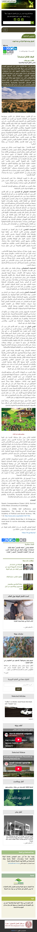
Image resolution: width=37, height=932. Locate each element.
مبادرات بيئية (18, 634)
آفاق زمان (18, 812)
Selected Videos (18, 753)
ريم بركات (27, 60)
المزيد (6, 673)
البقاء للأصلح (20, 548)
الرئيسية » (31, 51)
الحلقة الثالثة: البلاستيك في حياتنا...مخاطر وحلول (19, 787)
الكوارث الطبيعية (23, 552)
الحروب (14, 552)
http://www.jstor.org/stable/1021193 (17, 516)
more (30, 719)
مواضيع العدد (24, 51)
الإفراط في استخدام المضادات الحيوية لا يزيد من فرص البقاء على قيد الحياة (13, 567)
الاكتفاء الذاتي (29, 548)
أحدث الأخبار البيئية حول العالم (18, 596)
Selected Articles (18, 696)
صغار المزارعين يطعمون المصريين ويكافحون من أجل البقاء (13, 586)
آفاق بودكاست (18, 782)
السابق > (30, 627)
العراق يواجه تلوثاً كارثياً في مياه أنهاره (23, 41)
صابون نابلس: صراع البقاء (14, 577)
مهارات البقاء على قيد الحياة (19, 550)
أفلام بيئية (18, 726)
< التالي (26, 627)
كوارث (8, 552)
